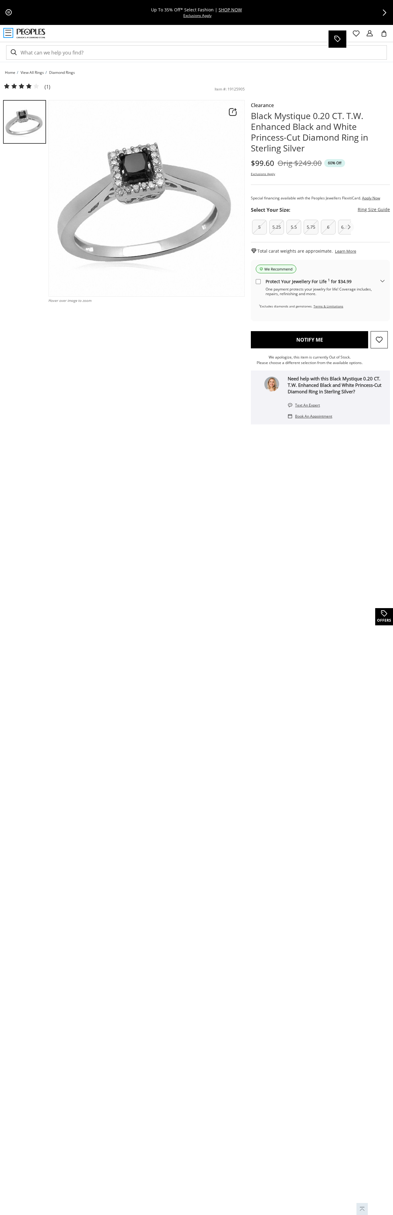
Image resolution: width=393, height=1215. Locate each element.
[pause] (8, 12)
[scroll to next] (349, 227)
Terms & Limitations (328, 306)
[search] (13, 52)
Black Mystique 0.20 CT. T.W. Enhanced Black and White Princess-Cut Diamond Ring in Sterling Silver (309, 132)
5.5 (294, 227)
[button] (384, 12)
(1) (47, 87)
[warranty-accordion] (382, 281)
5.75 (311, 227)
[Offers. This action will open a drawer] (337, 39)
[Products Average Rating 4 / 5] (21, 86)
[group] (24, 122)
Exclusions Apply (263, 174)
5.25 (276, 227)
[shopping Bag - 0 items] (386, 36)
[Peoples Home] (30, 33)
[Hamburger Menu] (8, 33)
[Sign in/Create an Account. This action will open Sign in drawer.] (369, 33)
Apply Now (371, 198)
